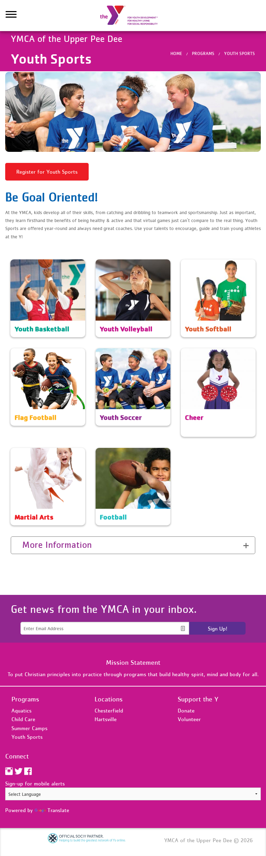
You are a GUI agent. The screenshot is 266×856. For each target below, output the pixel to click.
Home (176, 53)
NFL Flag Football (31, 352)
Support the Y (198, 699)
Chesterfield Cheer (202, 352)
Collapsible (32, 544)
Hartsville (106, 719)
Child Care (23, 719)
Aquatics (21, 710)
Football (105, 452)
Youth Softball (198, 263)
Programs (203, 53)
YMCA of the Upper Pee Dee (133, 15)
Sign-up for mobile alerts (35, 783)
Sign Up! (217, 628)
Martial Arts (24, 452)
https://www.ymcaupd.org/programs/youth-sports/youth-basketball (47, 267)
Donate (186, 710)
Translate (58, 810)
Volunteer (189, 719)
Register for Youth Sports (47, 171)
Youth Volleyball (115, 263)
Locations (109, 699)
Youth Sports (239, 53)
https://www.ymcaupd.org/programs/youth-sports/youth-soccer (133, 356)
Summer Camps (29, 728)
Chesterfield (109, 710)
